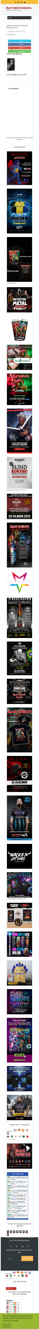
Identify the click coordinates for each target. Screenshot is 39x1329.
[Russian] (8, 1137)
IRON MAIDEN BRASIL (20, 1187)
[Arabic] (24, 1137)
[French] (16, 1131)
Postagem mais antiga (27, 137)
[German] (19, 1131)
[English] (10, 1131)
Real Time (17, 1219)
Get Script (12, 1219)
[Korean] (20, 1137)
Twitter (21, 41)
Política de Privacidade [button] (11, 1321)
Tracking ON (23, 1219)
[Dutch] (8, 1134)
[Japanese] (16, 1137)
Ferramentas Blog (11, 1139)
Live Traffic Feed (17, 1174)
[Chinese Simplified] (28, 1137)
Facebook (21, 44)
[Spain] (23, 1131)
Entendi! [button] (6, 1325)
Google (21, 48)
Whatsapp (21, 51)
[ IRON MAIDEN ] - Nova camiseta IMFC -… (17, 1182)
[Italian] (27, 1131)
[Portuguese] (12, 1137)
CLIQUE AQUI (11, 34)
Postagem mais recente (12, 137)
